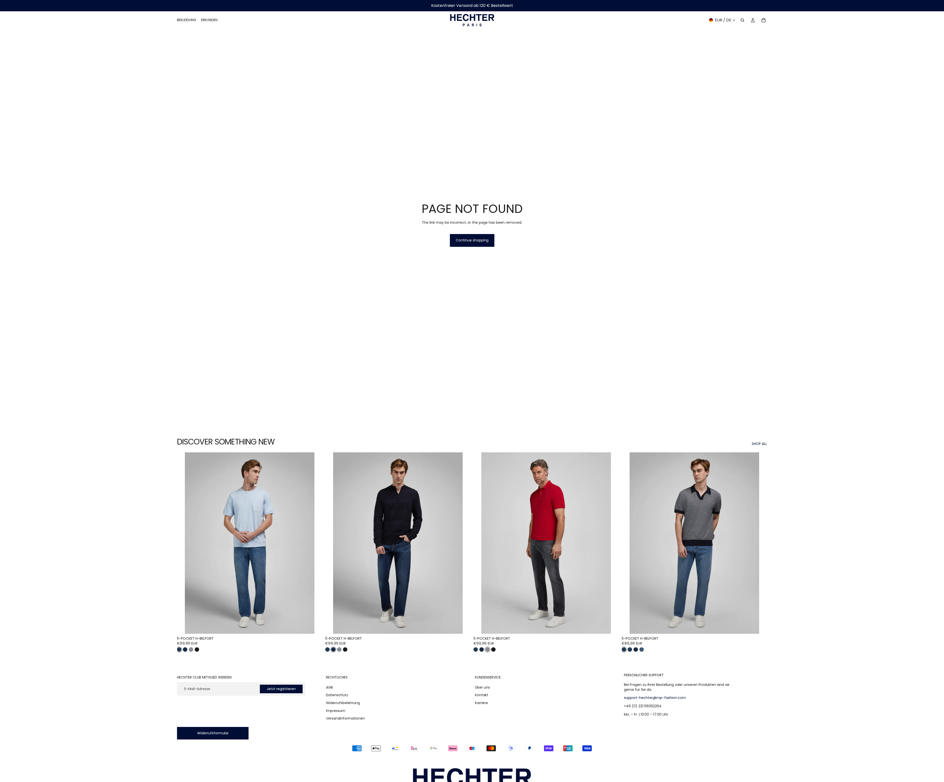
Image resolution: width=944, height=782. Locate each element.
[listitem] (179, 649)
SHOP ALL (759, 444)
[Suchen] (742, 20)
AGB (329, 687)
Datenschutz (337, 695)
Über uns (482, 687)
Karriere (481, 702)
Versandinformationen (345, 718)
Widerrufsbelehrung (343, 702)
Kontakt (481, 695)
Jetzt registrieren (281, 688)
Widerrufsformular (213, 733)
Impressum (335, 710)
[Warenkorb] (763, 20)
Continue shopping (472, 240)
